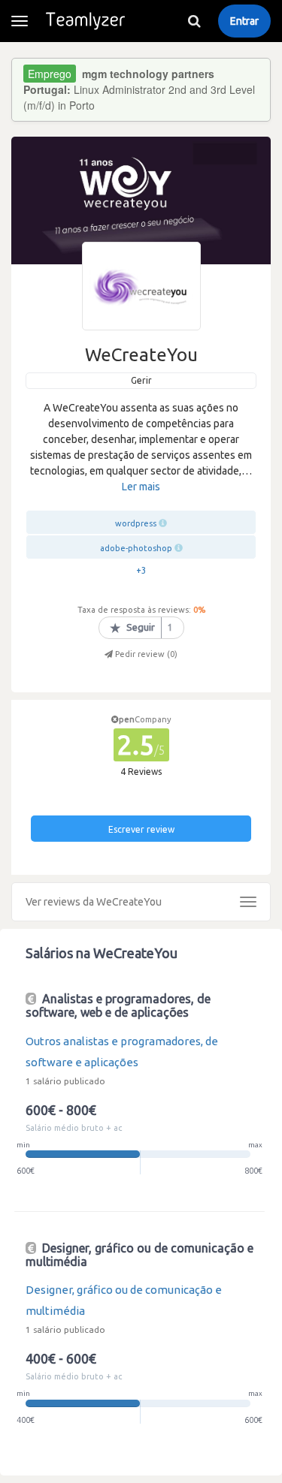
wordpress (135, 523)
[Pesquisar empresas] (194, 21)
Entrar (244, 21)
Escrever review (141, 829)
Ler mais (141, 487)
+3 (141, 570)
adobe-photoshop (136, 548)
